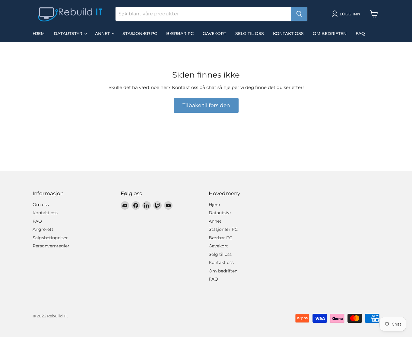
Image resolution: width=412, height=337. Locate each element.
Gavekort (214, 33)
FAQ (360, 33)
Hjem (39, 33)
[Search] (299, 14)
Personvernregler (51, 246)
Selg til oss (249, 33)
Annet (103, 33)
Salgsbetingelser (50, 237)
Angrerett (43, 229)
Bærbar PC (180, 33)
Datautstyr (69, 33)
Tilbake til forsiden (206, 105)
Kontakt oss (288, 33)
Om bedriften (330, 33)
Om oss (41, 204)
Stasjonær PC (139, 33)
